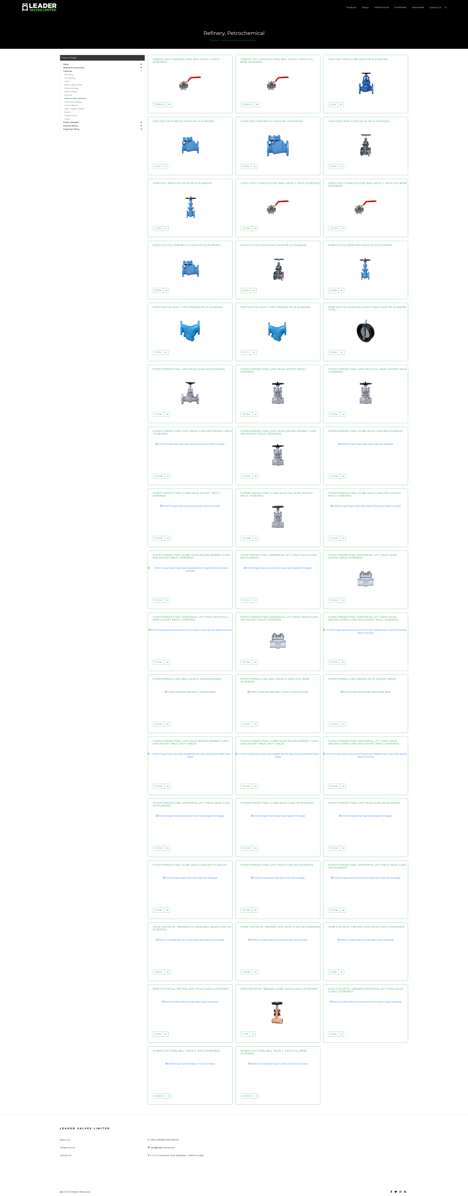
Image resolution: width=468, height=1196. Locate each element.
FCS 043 (246, 910)
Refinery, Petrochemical (75, 98)
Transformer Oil (70, 115)
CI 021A (245, 166)
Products (351, 7)
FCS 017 (246, 724)
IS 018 (245, 1034)
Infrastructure (381, 7)
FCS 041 (158, 910)
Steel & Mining (70, 92)
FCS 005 (246, 476)
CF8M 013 (247, 104)
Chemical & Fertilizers (73, 102)
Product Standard (71, 122)
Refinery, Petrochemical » (245, 40)
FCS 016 (158, 724)
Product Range (69, 58)
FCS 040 (334, 848)
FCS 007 (159, 538)
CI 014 (333, 104)
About (365, 7)
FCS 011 (245, 600)
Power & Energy (71, 88)
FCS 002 (246, 414)
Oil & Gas (68, 95)
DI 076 (158, 352)
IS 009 (158, 1034)
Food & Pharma (71, 105)
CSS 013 (334, 228)
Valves (66, 64)
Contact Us (435, 7)
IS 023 (333, 1034)
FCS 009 (334, 538)
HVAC (66, 81)
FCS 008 (246, 538)
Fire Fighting (69, 78)
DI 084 (333, 352)
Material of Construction (74, 68)
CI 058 (158, 228)
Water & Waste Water (73, 85)
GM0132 (159, 972)
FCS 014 (246, 662)
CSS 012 (246, 228)
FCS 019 (334, 724)
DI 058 (333, 290)
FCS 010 (158, 600)
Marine (67, 119)
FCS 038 (246, 848)
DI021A (158, 290)
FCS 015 (334, 662)
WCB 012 (159, 1096)
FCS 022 (159, 786)
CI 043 (333, 166)
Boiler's (67, 112)
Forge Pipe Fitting (71, 129)
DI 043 (245, 290)
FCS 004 (159, 476)
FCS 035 (159, 848)
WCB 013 (246, 1096)
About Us (65, 1140)
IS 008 (333, 972)
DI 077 (245, 352)
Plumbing (68, 74)
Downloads (418, 7)
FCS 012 (334, 600)
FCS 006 (334, 476)
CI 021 (157, 166)
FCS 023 (246, 786)
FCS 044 (334, 910)
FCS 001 (158, 414)
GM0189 (246, 972)
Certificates (400, 7)
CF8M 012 (159, 104)
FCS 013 (158, 662)
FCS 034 (334, 786)
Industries (67, 71)
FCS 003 (334, 414)
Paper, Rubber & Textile (74, 109)
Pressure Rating (70, 126)
